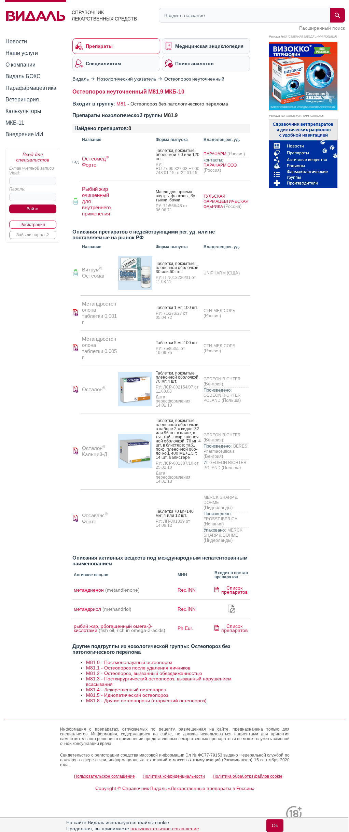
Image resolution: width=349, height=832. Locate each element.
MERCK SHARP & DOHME (223, 533)
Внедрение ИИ (24, 134)
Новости (16, 41)
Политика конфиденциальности (174, 776)
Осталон (93, 389)
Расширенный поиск (322, 28)
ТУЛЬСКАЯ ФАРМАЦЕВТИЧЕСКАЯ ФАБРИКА (226, 201)
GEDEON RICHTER (222, 379)
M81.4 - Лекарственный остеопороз (126, 689)
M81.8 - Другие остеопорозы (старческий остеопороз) (146, 700)
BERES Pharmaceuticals (225, 449)
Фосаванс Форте (95, 518)
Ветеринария (22, 99)
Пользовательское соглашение (104, 776)
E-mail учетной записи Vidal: (31, 170)
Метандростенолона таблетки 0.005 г (99, 348)
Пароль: (17, 189)
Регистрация (32, 224)
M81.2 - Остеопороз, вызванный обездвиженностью (144, 673)
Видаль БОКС (23, 76)
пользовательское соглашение (164, 828)
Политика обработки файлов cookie (247, 776)
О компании (20, 65)
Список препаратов (234, 590)
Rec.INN (187, 590)
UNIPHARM (215, 273)
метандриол (87, 609)
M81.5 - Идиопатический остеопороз (127, 695)
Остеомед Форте (95, 162)
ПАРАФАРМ (215, 154)
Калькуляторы (23, 111)
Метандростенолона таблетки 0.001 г (99, 313)
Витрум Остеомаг (93, 273)
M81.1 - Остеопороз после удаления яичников (138, 668)
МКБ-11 (14, 123)
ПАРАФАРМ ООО (220, 165)
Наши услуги (21, 53)
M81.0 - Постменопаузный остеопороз (129, 662)
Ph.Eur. (185, 628)
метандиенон (89, 590)
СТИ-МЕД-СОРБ (219, 310)
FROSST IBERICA (220, 519)
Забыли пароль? (32, 234)
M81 (121, 104)
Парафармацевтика (30, 88)
